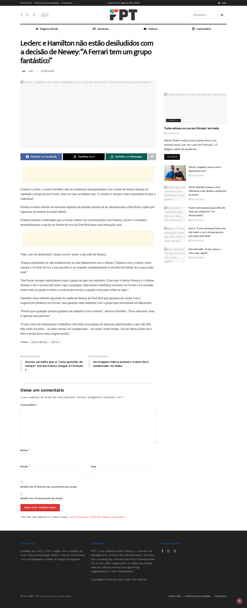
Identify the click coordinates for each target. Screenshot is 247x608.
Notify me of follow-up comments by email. (48, 486)
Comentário (29, 404)
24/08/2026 (197, 220)
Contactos (67, 3)
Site (93, 466)
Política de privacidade (46, 3)
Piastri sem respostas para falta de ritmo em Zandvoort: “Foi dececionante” (207, 211)
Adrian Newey (39, 342)
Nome (25, 450)
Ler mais (173, 156)
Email (25, 466)
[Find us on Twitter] (33, 15)
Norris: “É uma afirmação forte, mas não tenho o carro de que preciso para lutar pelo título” (207, 232)
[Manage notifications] (239, 601)
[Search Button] (223, 14)
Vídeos (152, 29)
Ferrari (55, 342)
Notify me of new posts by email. (41, 498)
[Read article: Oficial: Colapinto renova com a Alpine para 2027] (175, 173)
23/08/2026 (197, 240)
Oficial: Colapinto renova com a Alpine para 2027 (205, 169)
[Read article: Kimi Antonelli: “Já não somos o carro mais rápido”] (175, 255)
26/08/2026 (197, 199)
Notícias (103, 29)
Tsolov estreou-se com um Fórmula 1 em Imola (191, 128)
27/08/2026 (172, 133)
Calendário (204, 29)
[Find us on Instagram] (27, 15)
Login (223, 3)
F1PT (31, 71)
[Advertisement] (88, 175)
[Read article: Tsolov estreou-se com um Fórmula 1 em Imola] (195, 108)
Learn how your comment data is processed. (97, 516)
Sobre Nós (26, 3)
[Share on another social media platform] (152, 156)
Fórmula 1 (173, 120)
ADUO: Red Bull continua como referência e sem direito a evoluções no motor (207, 191)
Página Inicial (49, 29)
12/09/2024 (47, 71)
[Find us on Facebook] (21, 15)
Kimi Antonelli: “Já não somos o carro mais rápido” (205, 251)
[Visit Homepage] (123, 14)
